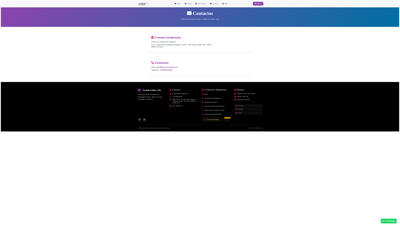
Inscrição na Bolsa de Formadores (214, 106)
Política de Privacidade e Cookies (214, 110)
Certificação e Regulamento (213, 98)
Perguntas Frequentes (211, 102)
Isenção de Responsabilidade (213, 114)
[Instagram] (144, 119)
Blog (206, 94)
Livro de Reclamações (218, 119)
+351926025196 (165, 70)
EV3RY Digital (258, 128)
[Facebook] (139, 119)
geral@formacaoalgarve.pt (167, 67)
